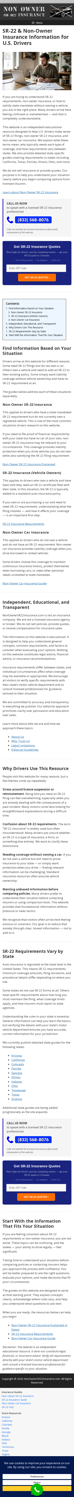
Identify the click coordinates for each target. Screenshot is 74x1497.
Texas (15, 1094)
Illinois (15, 1077)
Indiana (16, 1082)
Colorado (17, 1064)
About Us (17, 737)
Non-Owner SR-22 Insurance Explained (29, 464)
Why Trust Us (20, 741)
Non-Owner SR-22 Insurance (18, 1396)
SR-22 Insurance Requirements (23, 524)
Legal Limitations (23, 745)
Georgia (16, 1073)
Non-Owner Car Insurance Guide (25, 583)
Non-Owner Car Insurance (16, 1403)
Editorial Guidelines (25, 750)
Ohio (14, 1086)
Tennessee (18, 1090)
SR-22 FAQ (8, 1407)
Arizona (16, 1056)
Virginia (16, 1099)
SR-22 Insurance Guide (14, 1399)
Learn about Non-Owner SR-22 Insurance (30, 192)
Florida (16, 1068)
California (18, 1060)
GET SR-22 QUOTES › (37, 277)
